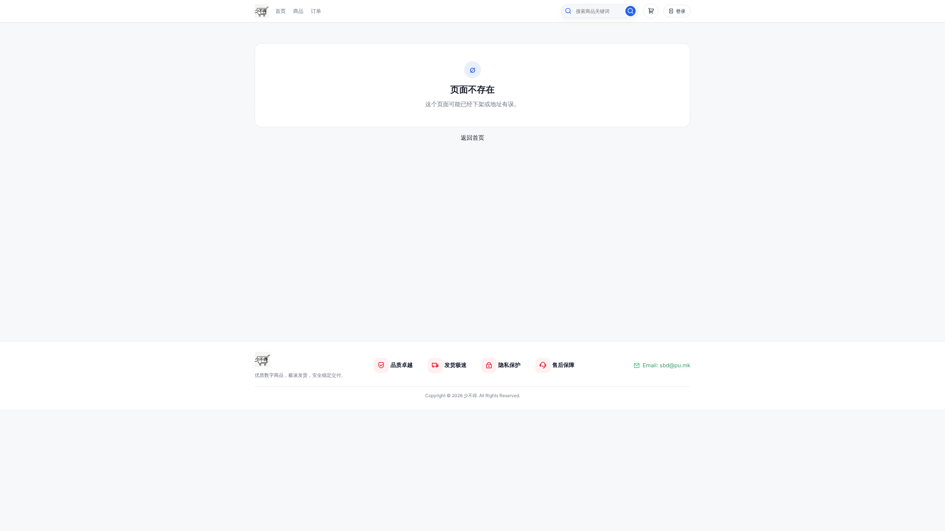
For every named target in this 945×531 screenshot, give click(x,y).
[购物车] (650, 11)
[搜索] (630, 11)
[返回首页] (262, 11)
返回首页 (472, 137)
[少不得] (262, 359)
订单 (316, 11)
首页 (280, 11)
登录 (680, 11)
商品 (298, 11)
